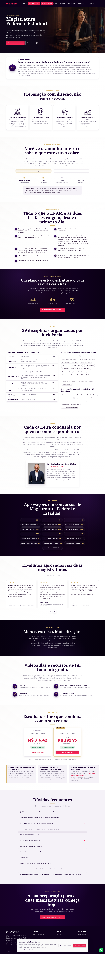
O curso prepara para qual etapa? (30, 840)
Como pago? (24, 857)
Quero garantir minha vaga (51, 917)
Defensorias (81, 3)
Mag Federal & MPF (34, 3)
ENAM (25, 3)
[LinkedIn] (15, 943)
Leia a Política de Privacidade (27, 949)
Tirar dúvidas (31, 43)
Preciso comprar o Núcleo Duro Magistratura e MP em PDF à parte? (41, 869)
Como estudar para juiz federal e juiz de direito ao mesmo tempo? (40, 817)
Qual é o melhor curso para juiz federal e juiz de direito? (37, 812)
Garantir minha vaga (38, 752)
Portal (94, 3)
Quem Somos (82, 934)
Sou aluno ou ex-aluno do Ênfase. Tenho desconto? (36, 863)
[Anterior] (50, 611)
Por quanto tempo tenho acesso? (30, 852)
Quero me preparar (14, 43)
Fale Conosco (82, 937)
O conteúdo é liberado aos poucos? (31, 846)
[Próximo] (54, 611)
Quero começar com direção (51, 309)
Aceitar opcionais (79, 945)
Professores (59, 937)
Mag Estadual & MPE (47, 3)
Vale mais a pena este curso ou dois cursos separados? (37, 823)
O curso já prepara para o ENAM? (30, 835)
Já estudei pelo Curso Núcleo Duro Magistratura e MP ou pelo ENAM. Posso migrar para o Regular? (50, 874)
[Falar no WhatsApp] (101, 950)
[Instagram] (11, 943)
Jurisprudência (59, 934)
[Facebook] (7, 943)
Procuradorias (71, 3)
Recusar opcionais (65, 945)
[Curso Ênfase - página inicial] (11, 3)
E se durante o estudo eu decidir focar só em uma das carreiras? (40, 829)
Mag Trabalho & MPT (60, 3)
